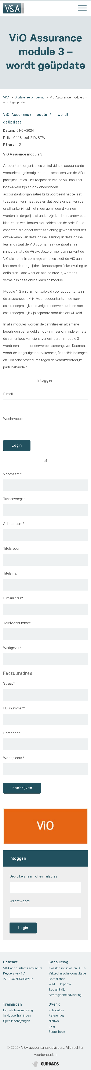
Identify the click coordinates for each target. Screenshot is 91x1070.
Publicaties (56, 1010)
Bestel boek (57, 1031)
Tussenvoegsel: (15, 499)
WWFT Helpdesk (60, 984)
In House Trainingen (17, 1015)
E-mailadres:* (13, 598)
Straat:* (9, 683)
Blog (52, 1026)
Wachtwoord (13, 418)
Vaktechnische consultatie (67, 973)
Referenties (57, 1015)
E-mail (8, 394)
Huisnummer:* (14, 708)
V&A (6, 97)
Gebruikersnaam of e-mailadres (33, 876)
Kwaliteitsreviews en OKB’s (67, 968)
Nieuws (54, 1021)
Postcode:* (12, 733)
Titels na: (10, 573)
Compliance (57, 979)
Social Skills (57, 989)
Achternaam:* (13, 523)
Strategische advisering (65, 995)
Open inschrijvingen (16, 1021)
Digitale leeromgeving (29, 97)
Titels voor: (11, 548)
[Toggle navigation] (82, 8)
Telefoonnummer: (17, 623)
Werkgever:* (12, 647)
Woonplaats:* (13, 758)
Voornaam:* (12, 474)
